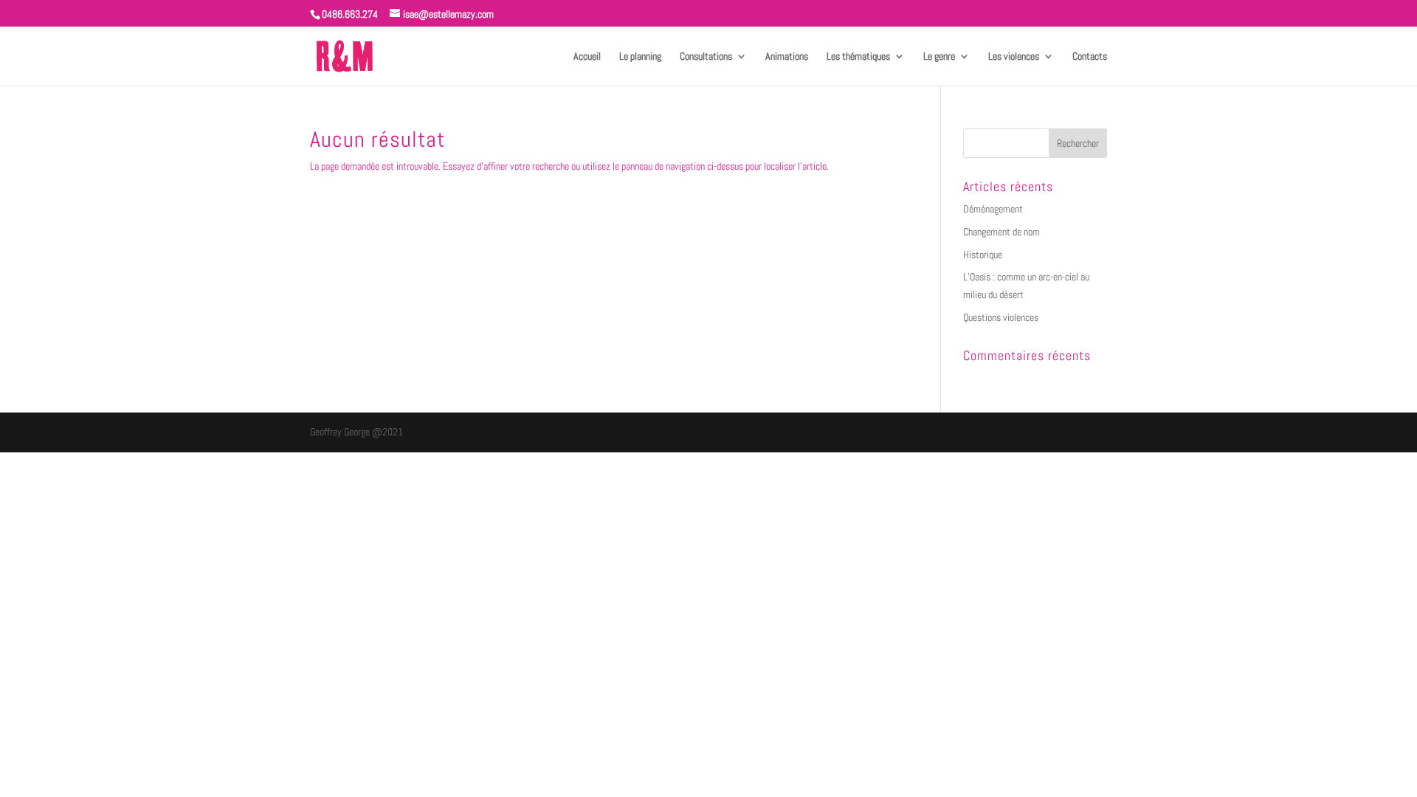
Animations (786, 57)
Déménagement (993, 208)
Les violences (1013, 57)
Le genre (939, 57)
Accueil (587, 57)
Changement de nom (1001, 231)
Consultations (706, 57)
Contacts (1089, 57)
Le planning (640, 57)
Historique (982, 254)
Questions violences (1000, 317)
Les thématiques (858, 57)
